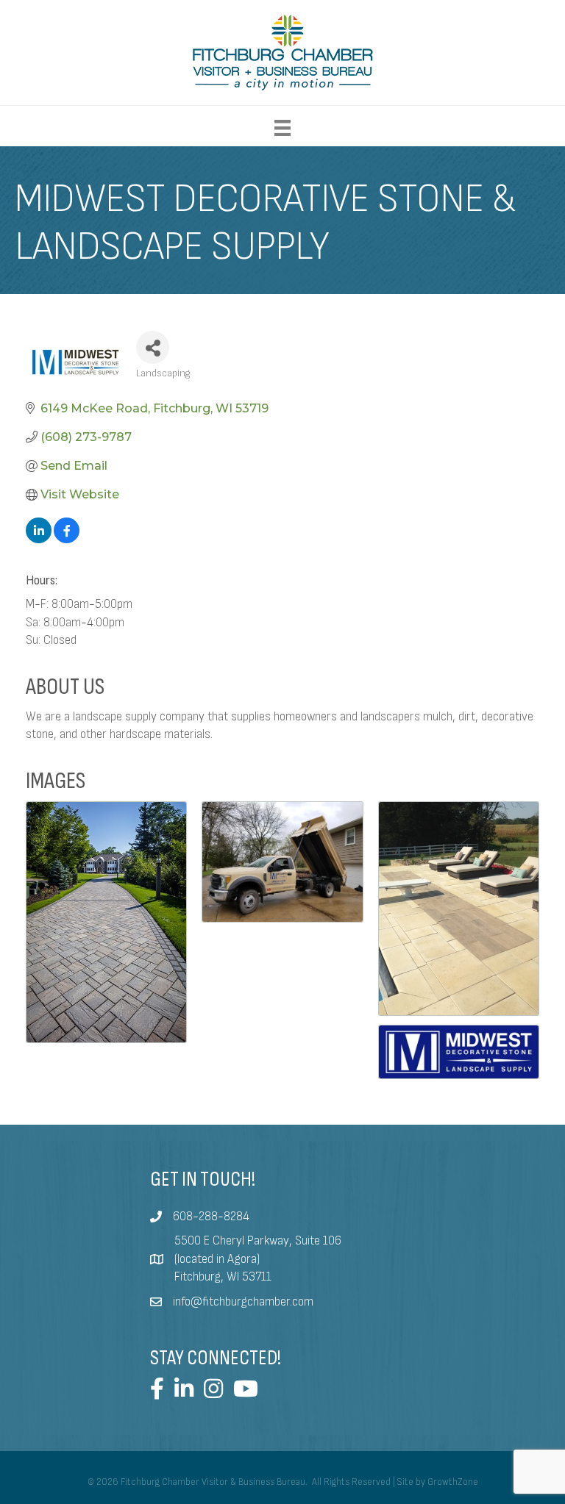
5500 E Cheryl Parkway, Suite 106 (257, 1240)
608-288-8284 (211, 1216)
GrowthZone (452, 1482)
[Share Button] (152, 347)
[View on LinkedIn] (38, 539)
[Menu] (282, 128)
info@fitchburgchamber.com (243, 1301)
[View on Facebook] (66, 539)
